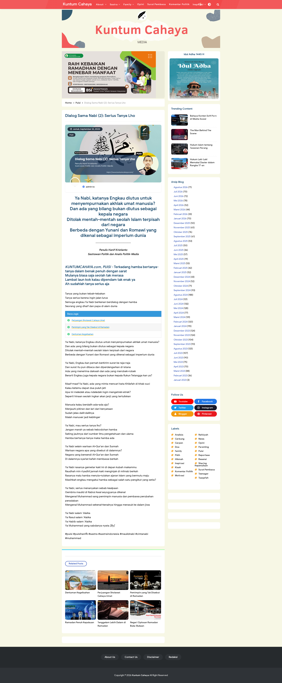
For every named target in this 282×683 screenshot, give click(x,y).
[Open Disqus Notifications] (199, 4)
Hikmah (179, 459)
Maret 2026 (179, 209)
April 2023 (179, 366)
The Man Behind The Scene (200, 132)
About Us (110, 657)
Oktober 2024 (181, 286)
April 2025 (179, 259)
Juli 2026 (178, 191)
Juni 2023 (178, 357)
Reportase (204, 455)
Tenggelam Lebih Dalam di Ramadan (112, 624)
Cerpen (179, 443)
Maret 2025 (179, 263)
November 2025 (182, 227)
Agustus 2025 (181, 241)
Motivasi (179, 475)
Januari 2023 (180, 380)
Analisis (179, 434)
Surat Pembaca (206, 469)
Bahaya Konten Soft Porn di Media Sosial (203, 117)
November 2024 (182, 281)
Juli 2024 (178, 299)
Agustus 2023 (181, 348)
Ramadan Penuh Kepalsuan (79, 622)
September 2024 (182, 290)
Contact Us (131, 657)
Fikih (177, 455)
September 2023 (182, 344)
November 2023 (182, 335)
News (201, 438)
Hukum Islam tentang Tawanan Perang (201, 146)
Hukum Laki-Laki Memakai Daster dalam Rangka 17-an (202, 162)
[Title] (141, 29)
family (178, 451)
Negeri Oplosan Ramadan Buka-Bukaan (144, 624)
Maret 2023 (179, 371)
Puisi (71, 135)
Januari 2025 (180, 272)
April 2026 (179, 205)
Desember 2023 (182, 330)
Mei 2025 (178, 254)
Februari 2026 (181, 214)
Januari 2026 (180, 218)
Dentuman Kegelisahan (82, 334)
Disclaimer (153, 657)
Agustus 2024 (181, 294)
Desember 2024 (182, 277)
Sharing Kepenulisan (201, 464)
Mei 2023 (178, 362)
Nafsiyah (203, 434)
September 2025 (182, 236)
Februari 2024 (181, 321)
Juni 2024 (178, 303)
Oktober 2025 (181, 232)
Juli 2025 (178, 245)
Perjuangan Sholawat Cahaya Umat (88, 320)
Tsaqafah (203, 477)
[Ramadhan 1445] (194, 78)
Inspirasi (179, 463)
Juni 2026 (178, 196)
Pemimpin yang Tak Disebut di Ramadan (90, 327)
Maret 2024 (179, 317)
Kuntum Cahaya (140, 675)
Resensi (202, 459)
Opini (201, 443)
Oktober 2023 (181, 339)
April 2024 (179, 312)
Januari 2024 (180, 326)
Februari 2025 (181, 268)
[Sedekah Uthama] (109, 74)
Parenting (203, 447)
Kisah (178, 467)
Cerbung (179, 438)
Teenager (203, 473)
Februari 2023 (180, 375)
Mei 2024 (178, 308)
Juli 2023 (178, 353)
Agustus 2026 (181, 187)
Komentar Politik (184, 471)
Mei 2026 (178, 200)
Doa (177, 447)
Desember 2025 (182, 223)
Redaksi (173, 657)
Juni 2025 (178, 250)
